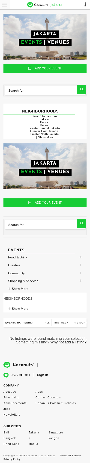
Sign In (42, 375)
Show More (45, 137)
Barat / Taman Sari (44, 116)
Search (81, 89)
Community (16, 273)
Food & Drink (17, 257)
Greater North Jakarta (44, 134)
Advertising (11, 397)
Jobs (6, 409)
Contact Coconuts (48, 397)
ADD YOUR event (48, 68)
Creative (14, 265)
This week (61, 322)
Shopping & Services (23, 281)
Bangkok (9, 438)
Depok (44, 125)
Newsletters (11, 414)
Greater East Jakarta (44, 131)
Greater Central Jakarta (44, 128)
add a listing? (76, 342)
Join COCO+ (20, 375)
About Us (9, 391)
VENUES (58, 42)
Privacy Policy (12, 459)
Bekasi (44, 119)
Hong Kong (11, 444)
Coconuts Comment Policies (56, 403)
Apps (39, 391)
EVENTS (31, 42)
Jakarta (34, 432)
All (47, 322)
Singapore (55, 432)
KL (31, 438)
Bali (6, 432)
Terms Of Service (70, 455)
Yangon (53, 438)
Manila (33, 444)
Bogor (44, 122)
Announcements (14, 403)
